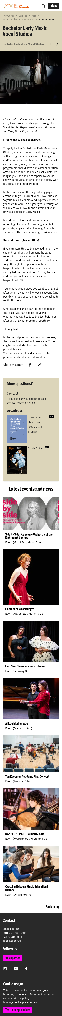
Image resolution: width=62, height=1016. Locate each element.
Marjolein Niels (26, 402)
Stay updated (12, 958)
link (14, 353)
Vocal (34, 15)
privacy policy (21, 998)
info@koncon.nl (12, 940)
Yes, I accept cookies (17, 1010)
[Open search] (43, 5)
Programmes (8, 15)
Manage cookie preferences (20, 1002)
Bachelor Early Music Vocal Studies (19, 19)
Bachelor (23, 15)
